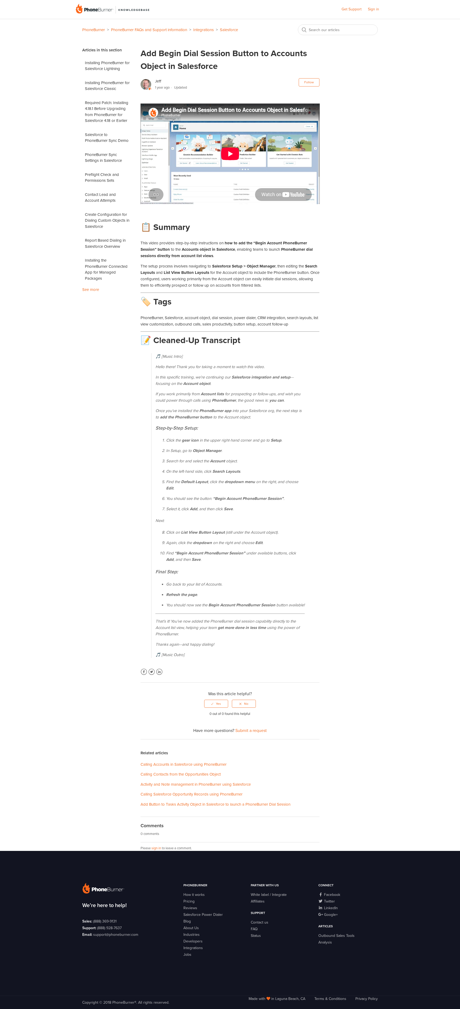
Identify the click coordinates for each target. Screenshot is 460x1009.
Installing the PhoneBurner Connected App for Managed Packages (106, 269)
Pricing (189, 901)
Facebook (144, 672)
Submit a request (251, 730)
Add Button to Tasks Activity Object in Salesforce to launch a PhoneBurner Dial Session (215, 804)
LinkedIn (159, 672)
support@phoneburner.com (115, 934)
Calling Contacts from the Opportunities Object (181, 774)
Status (256, 935)
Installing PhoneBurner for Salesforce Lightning (107, 65)
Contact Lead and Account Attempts (100, 197)
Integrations (203, 29)
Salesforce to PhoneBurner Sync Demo (107, 137)
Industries (191, 934)
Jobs (187, 954)
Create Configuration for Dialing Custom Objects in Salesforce (107, 220)
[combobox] (338, 29)
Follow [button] (309, 82)
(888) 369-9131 (105, 921)
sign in (156, 848)
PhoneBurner (93, 29)
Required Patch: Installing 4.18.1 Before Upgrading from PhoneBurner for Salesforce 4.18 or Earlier (106, 111)
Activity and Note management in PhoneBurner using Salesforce (196, 784)
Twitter (151, 672)
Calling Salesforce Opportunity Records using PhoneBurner (192, 794)
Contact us (259, 922)
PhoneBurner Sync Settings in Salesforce (103, 157)
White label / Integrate (269, 894)
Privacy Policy (366, 998)
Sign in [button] (373, 9)
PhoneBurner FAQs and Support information (149, 29)
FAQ (254, 929)
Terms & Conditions (330, 998)
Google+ (330, 914)
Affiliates (258, 901)
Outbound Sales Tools (336, 935)
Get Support (352, 9)
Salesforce (229, 29)
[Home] (112, 12)
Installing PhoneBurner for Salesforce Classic (107, 85)
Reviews (190, 908)
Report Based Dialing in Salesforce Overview (105, 243)
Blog (187, 921)
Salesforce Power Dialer (203, 914)
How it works (194, 894)
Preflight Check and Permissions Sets (102, 177)
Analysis (325, 942)
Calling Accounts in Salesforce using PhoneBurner (184, 764)
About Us (191, 928)
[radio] (216, 704)
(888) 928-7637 (109, 928)
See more (90, 289)
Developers (193, 941)
